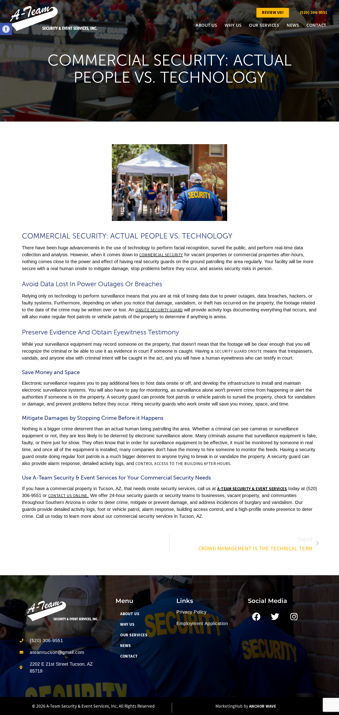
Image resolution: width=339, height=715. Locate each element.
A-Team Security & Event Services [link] (252, 488)
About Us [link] (206, 25)
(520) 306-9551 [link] (313, 12)
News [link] (293, 25)
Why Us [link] (233, 25)
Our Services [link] (264, 25)
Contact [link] (316, 25)
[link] (6, 29)
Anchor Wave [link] (262, 706)
